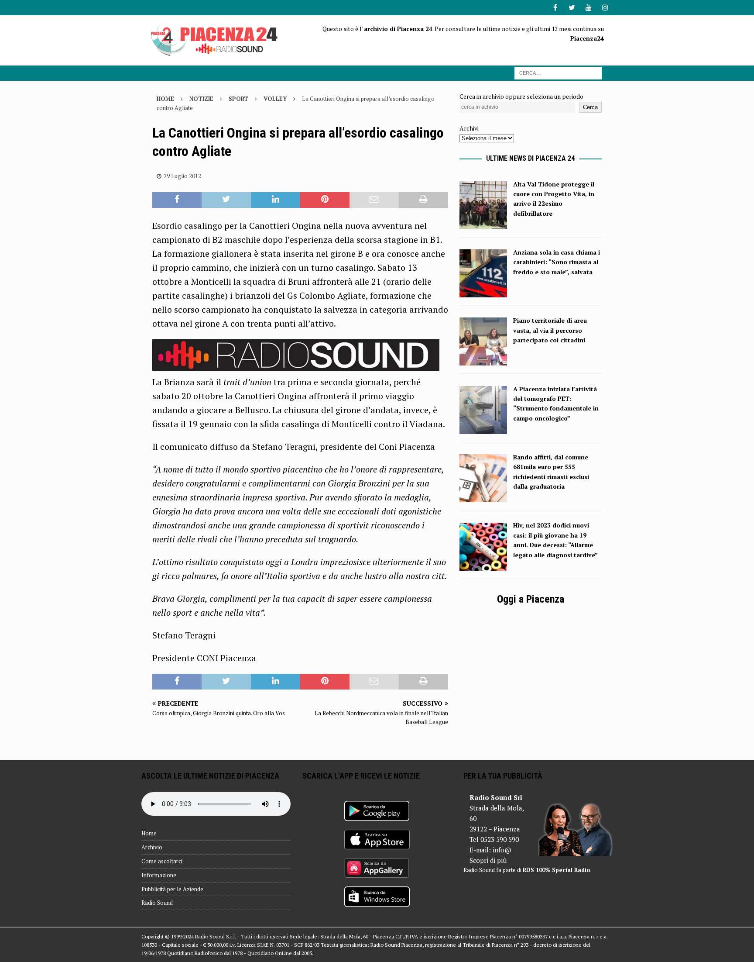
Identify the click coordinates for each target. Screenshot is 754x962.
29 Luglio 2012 (182, 176)
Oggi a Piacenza (530, 599)
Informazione (158, 875)
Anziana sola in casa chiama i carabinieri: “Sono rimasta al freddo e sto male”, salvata (556, 262)
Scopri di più (488, 860)
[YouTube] (588, 7)
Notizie (201, 99)
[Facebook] (555, 7)
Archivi (469, 128)
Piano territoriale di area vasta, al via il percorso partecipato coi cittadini (550, 330)
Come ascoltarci (161, 861)
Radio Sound (157, 903)
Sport (238, 99)
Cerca (590, 107)
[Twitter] (571, 7)
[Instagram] (605, 7)
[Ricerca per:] (558, 72)
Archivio (151, 847)
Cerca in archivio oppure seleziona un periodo (521, 96)
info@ (502, 849)
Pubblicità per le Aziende (172, 889)
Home (149, 833)
